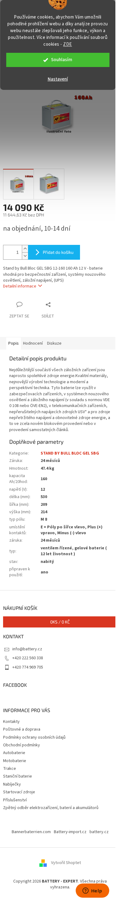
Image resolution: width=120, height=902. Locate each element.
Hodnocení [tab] (33, 343)
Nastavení (58, 79)
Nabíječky (12, 784)
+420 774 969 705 (27, 667)
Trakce (9, 769)
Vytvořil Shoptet (66, 863)
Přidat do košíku (58, 252)
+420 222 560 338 (27, 658)
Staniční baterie (17, 776)
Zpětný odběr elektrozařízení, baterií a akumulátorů (50, 808)
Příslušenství (15, 800)
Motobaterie (14, 761)
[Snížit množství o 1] (25, 255)
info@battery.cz (27, 649)
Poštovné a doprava (21, 729)
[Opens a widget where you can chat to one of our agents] (92, 891)
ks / (60, 621)
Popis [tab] (13, 343)
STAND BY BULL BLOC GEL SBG (70, 453)
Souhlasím (61, 60)
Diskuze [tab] (54, 343)
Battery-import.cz (70, 832)
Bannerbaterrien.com (31, 832)
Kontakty (11, 722)
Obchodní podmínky (21, 745)
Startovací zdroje (19, 792)
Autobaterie (14, 753)
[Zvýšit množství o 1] (25, 248)
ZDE (67, 44)
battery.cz (99, 832)
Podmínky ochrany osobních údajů (34, 737)
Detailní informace (19, 286)
